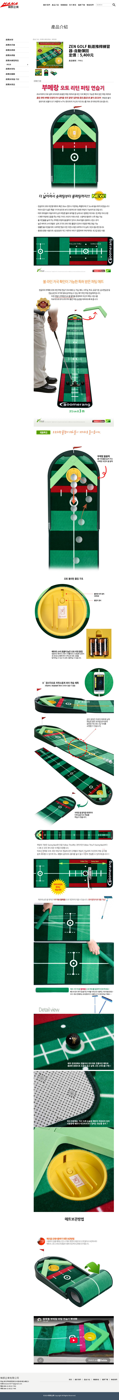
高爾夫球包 (10, 68)
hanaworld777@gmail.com (13, 1384)
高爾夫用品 (10, 84)
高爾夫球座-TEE (12, 79)
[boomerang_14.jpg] (53, 72)
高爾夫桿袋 (10, 50)
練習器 (9, 64)
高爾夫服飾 (10, 74)
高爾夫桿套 (10, 55)
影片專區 (72, 5)
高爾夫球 (9, 39)
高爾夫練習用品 (12, 60)
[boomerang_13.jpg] (46, 72)
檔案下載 (81, 5)
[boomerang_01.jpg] (38, 72)
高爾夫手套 (10, 44)
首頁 (70, 1379)
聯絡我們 (90, 5)
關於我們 (46, 5)
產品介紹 (55, 5)
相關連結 (64, 5)
